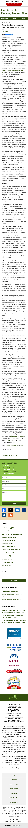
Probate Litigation (8, 546)
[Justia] (24, 510)
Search (14, 580)
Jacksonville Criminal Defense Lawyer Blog (13, 595)
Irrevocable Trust (8, 552)
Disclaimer (14, 789)
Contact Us (14, 793)
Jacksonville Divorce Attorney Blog (12, 599)
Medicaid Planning (9, 537)
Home (10, 455)
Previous (5, 455)
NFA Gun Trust (7, 562)
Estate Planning (8, 528)
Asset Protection (8, 540)
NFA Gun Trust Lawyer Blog (10, 591)
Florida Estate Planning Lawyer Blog (14, 11)
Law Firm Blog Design (13, 825)
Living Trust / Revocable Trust (12, 534)
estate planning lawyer (16, 436)
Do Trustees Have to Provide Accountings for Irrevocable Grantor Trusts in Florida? (14, 621)
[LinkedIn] (17, 510)
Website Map (14, 798)
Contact (14, 18)
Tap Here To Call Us (14, 4)
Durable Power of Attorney (12, 445)
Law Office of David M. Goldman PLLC (14, 821)
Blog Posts (14, 802)
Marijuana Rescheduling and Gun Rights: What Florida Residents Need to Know (14, 611)
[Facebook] (3, 510)
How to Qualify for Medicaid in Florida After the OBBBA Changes (12, 616)
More (23, 18)
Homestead (6, 556)
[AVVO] (3, 515)
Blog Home (4, 18)
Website (14, 780)
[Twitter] (10, 510)
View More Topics (7, 565)
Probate (5, 531)
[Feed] (10, 515)
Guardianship (7, 543)
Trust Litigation (7, 559)
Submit (14, 503)
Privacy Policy (14, 784)
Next (15, 455)
